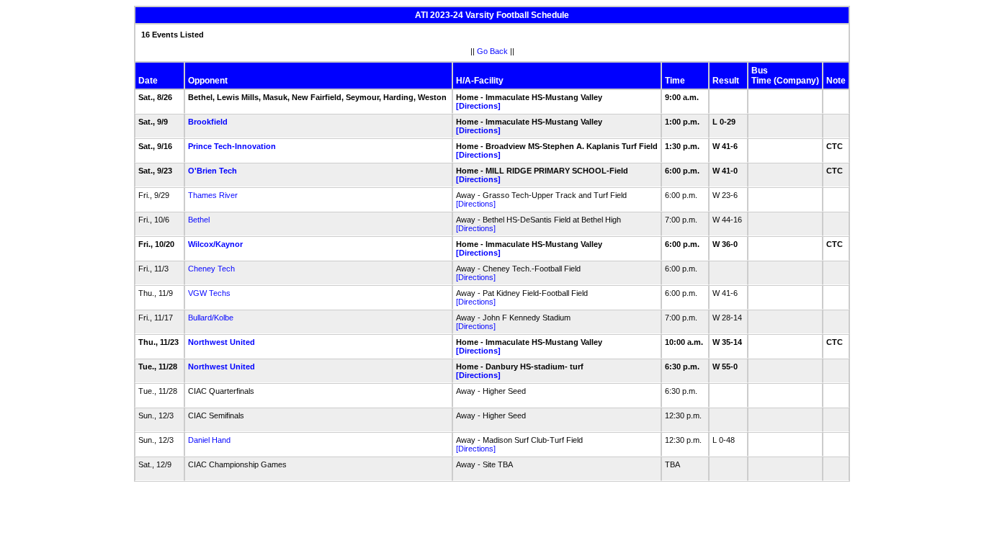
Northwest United (221, 342)
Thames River (213, 195)
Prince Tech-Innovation (232, 146)
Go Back (492, 51)
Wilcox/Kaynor (215, 244)
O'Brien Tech (212, 170)
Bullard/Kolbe (210, 317)
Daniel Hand (209, 440)
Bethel (199, 219)
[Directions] (478, 106)
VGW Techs (209, 293)
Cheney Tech (211, 268)
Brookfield (208, 121)
